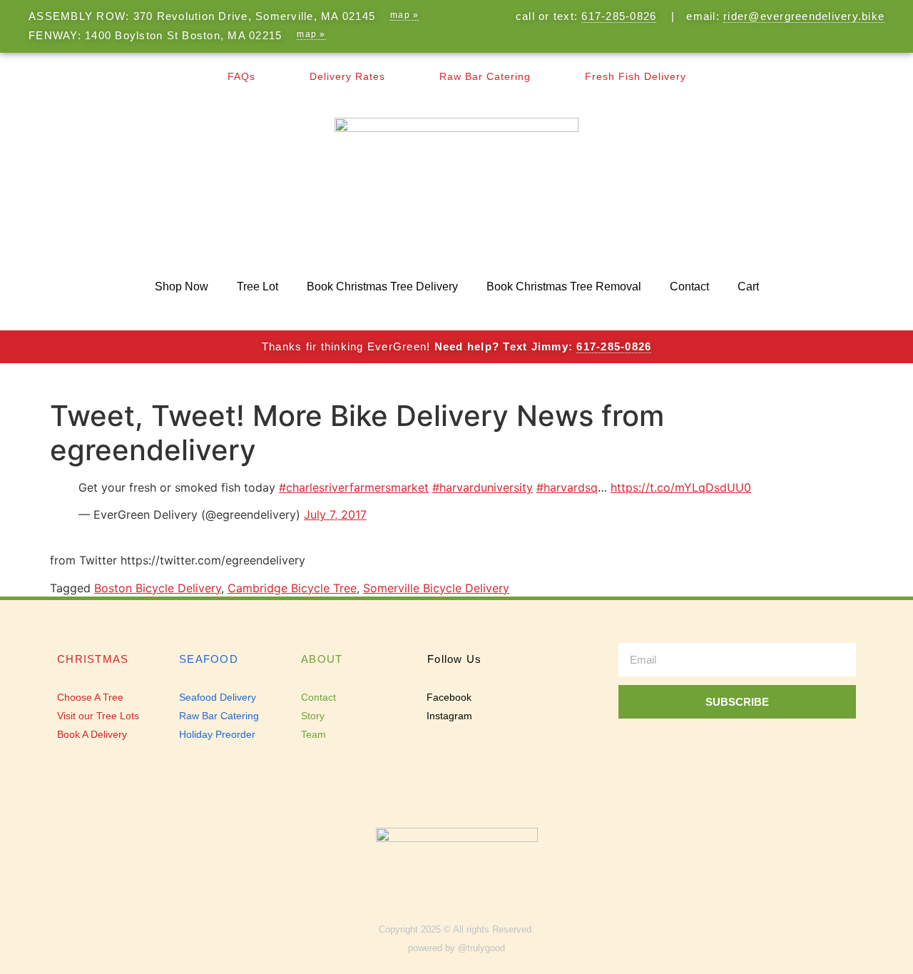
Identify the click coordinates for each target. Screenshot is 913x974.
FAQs (241, 76)
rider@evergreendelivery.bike (803, 16)
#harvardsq (567, 487)
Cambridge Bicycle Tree (292, 588)
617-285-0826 (618, 16)
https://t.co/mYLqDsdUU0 (681, 487)
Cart (748, 286)
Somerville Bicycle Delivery (436, 588)
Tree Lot (257, 286)
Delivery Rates (347, 76)
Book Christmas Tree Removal (563, 286)
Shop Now (181, 286)
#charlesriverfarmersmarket (354, 487)
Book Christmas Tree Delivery (382, 286)
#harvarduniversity (482, 487)
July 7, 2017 (335, 514)
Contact (689, 286)
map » (404, 15)
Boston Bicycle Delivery (157, 588)
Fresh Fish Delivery (635, 76)
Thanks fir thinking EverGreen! (457, 346)
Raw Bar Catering (485, 76)
